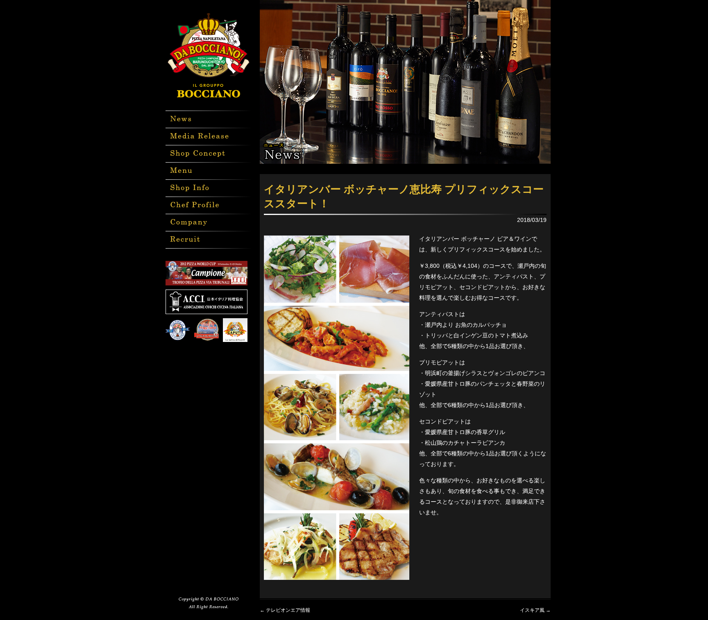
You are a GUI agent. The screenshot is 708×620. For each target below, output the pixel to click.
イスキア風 (535, 610)
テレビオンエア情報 (285, 610)
